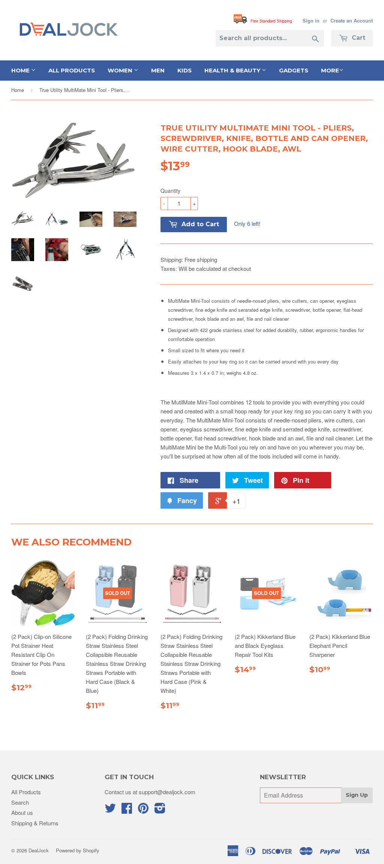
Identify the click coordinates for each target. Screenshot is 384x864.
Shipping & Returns (34, 823)
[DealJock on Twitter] (110, 810)
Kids (184, 70)
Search (20, 802)
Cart (357, 37)
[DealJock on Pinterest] (143, 810)
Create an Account (351, 20)
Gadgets (293, 70)
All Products (71, 70)
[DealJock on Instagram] (160, 810)
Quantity (170, 190)
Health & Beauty (233, 70)
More (330, 70)
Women (121, 70)
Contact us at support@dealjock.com (150, 792)
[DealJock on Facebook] (126, 810)
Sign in (311, 20)
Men (158, 70)
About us (22, 812)
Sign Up (357, 795)
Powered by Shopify (77, 850)
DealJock (38, 850)
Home (21, 70)
